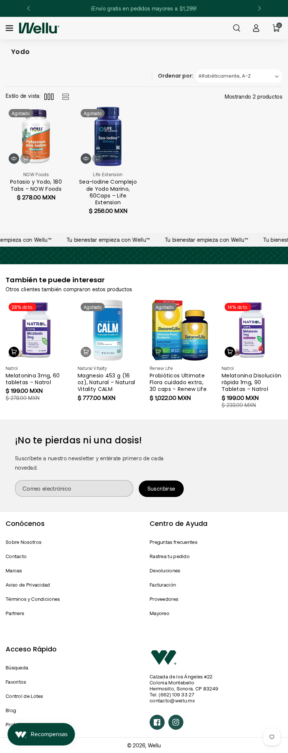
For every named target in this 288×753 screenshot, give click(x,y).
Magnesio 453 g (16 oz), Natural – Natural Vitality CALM (106, 382)
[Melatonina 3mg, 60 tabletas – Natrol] (36, 330)
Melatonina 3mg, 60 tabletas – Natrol (33, 379)
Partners (15, 613)
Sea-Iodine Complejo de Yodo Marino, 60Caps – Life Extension (108, 192)
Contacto (16, 556)
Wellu (154, 745)
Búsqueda (17, 668)
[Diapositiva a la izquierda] (11, 351)
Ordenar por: (176, 75)
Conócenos (25, 523)
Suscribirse (161, 488)
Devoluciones (165, 570)
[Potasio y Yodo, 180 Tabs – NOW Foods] (36, 136)
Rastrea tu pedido (170, 556)
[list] (65, 96)
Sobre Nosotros (23, 542)
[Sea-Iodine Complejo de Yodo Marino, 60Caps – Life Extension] (108, 136)
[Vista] (14, 158)
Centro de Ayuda (178, 523)
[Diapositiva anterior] (28, 8)
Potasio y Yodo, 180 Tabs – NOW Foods (36, 185)
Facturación (163, 585)
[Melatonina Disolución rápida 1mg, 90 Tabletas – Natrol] (252, 330)
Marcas (14, 570)
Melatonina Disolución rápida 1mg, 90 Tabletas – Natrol (251, 382)
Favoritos (16, 682)
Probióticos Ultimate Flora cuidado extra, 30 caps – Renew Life (178, 382)
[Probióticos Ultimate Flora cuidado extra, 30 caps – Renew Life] (180, 330)
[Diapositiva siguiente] (259, 8)
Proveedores (164, 599)
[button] (10, 28)
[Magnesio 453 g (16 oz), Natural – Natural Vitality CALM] (108, 330)
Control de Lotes (24, 696)
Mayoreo (160, 613)
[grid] (49, 96)
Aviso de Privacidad (28, 585)
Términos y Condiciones (33, 599)
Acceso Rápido (31, 649)
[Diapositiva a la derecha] (277, 351)
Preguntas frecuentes (173, 542)
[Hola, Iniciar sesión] (256, 28)
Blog (11, 710)
